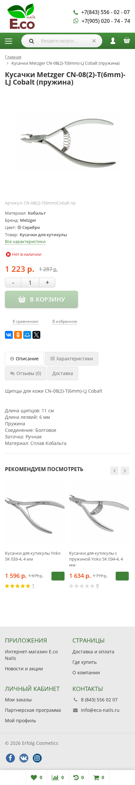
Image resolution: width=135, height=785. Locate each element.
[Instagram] (37, 758)
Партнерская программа (33, 710)
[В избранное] (62, 585)
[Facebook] (10, 758)
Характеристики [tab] (74, 358)
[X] (36, 335)
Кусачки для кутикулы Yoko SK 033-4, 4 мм (33, 556)
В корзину (58, 576)
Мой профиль (20, 720)
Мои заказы (18, 699)
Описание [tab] (27, 358)
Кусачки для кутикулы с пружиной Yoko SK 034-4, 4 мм (96, 559)
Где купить (84, 662)
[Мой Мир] (27, 335)
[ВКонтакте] (9, 335)
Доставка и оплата (93, 651)
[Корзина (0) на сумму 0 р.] (127, 42)
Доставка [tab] (62, 373)
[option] (35, 541)
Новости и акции (24, 668)
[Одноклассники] (18, 335)
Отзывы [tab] (28, 373)
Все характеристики (25, 241)
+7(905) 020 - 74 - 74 (106, 21)
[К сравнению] (52, 585)
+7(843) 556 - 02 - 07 (105, 12)
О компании (86, 672)
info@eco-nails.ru (100, 710)
